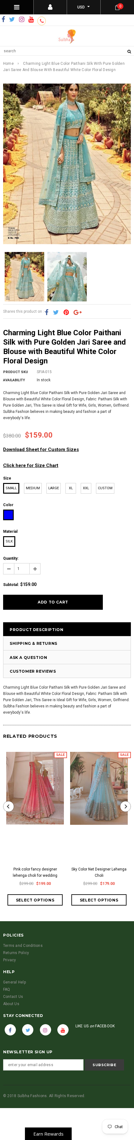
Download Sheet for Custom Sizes (41, 449)
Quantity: (10, 558)
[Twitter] (12, 20)
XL (71, 488)
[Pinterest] (66, 313)
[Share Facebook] (46, 313)
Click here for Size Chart (30, 465)
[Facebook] (3, 20)
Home (8, 63)
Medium (33, 488)
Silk (9, 541)
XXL (86, 488)
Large (53, 488)
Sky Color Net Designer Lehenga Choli (99, 872)
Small (11, 488)
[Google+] (78, 313)
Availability (14, 380)
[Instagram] (21, 20)
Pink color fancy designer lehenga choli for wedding (35, 872)
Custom (105, 488)
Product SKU (15, 372)
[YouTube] (31, 20)
